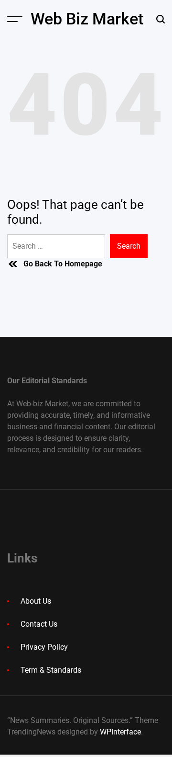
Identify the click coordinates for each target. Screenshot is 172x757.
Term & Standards (51, 670)
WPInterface (120, 731)
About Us (36, 601)
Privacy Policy (44, 647)
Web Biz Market (87, 19)
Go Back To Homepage (62, 263)
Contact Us (39, 624)
